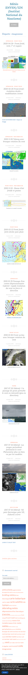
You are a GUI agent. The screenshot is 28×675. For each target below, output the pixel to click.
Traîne (14, 385)
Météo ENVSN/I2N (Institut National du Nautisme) (14, 11)
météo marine (12, 626)
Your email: (4, 575)
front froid (10, 618)
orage (16, 626)
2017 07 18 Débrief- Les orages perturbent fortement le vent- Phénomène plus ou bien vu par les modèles (14, 450)
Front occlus (14, 332)
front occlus (18, 618)
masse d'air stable (14, 623)
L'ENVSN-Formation (7, 659)
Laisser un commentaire (14, 51)
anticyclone (7, 590)
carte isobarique (17, 598)
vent (7, 642)
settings (18, 669)
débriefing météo (10, 608)
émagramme (6, 649)
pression (13, 629)
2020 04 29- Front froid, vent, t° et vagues (14, 44)
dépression (6, 611)
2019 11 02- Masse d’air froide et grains (14, 189)
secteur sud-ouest (10, 639)
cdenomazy (17, 50)
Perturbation (18, 136)
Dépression (9, 41)
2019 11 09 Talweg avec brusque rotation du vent (14, 140)
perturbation (6, 629)
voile (20, 646)
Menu (15, 25)
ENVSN (6, 614)
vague (3, 642)
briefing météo (8, 595)
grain (23, 618)
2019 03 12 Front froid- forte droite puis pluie (14, 230)
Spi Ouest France (20, 639)
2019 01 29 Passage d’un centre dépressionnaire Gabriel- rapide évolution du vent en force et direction (14, 286)
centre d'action (12, 605)
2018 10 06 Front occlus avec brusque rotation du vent (14, 337)
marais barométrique (7, 620)
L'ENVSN (4, 658)
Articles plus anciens (9, 558)
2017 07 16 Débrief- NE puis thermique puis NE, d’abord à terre (14, 512)
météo (5, 626)
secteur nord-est (11, 634)
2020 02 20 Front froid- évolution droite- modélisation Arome (14, 91)
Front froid (18, 41)
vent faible (12, 642)
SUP (25, 639)
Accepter (5, 672)
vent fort (17, 642)
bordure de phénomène (17, 592)
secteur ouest (11, 637)
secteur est (17, 631)
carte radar (6, 602)
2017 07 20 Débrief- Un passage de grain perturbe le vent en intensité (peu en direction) (14, 392)
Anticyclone (14, 507)
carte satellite (16, 602)
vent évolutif (13, 646)
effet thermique (17, 611)
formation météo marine (15, 615)
